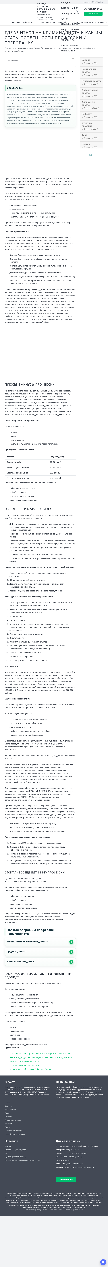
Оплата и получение (13, 1131)
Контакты (8, 1106)
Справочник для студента (15, 1150)
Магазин (8, 1117)
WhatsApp (35, 1250)
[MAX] (10, 2)
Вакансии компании (13, 1120)
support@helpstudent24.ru (85, 1167)
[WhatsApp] (13, 2)
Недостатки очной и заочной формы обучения (31, 1069)
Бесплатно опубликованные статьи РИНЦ (22, 1160)
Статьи (8, 1127)
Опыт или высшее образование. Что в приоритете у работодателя (40, 1053)
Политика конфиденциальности (36, 1210)
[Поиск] (77, 11)
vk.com (68, 1160)
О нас (7, 1103)
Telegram (49, 1250)
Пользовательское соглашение (61, 1210)
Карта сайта (78, 1210)
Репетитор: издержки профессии (24, 1061)
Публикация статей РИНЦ (15, 1157)
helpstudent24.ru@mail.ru (71, 1157)
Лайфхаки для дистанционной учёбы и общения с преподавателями (41, 1057)
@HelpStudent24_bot (74, 1164)
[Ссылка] (18, 11)
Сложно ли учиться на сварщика (24, 1065)
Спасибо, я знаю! (33, 1264)
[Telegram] (17, 2)
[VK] (6, 2)
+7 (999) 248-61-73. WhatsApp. (75, 1153)
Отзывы (8, 1113)
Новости (8, 1124)
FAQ (6, 1153)
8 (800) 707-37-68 (71, 1150)
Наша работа (10, 1110)
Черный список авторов (15, 1134)
